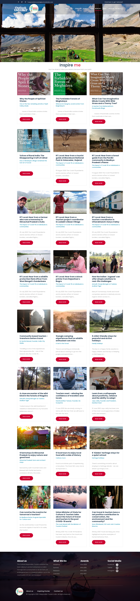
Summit (56, 568)
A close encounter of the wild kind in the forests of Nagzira (34, 394)
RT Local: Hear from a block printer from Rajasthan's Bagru (69, 279)
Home (67, 8)
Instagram (111, 571)
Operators (78, 8)
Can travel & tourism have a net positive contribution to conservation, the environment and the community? (106, 517)
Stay (71, 8)
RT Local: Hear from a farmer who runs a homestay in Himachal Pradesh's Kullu (34, 219)
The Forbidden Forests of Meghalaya (68, 99)
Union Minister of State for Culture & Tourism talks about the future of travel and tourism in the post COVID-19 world (68, 517)
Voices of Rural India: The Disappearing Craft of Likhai (33, 156)
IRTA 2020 (83, 564)
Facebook (111, 564)
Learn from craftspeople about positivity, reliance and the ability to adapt (104, 395)
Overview (56, 574)
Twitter (110, 568)
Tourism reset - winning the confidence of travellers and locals (70, 395)
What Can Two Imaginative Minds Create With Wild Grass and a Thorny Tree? (105, 101)
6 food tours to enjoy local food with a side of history (68, 453)
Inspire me (98, 8)
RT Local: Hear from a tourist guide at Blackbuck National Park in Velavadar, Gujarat (70, 157)
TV (54, 577)
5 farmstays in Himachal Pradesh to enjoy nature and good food (33, 455)
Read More (26, 119)
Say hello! (118, 8)
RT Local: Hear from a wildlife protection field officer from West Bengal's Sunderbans (34, 279)
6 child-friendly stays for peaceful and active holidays (104, 338)
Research (56, 571)
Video (104, 8)
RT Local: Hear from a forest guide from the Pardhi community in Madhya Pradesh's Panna (105, 159)
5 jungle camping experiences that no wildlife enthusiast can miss (69, 338)
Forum (92, 8)
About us (111, 8)
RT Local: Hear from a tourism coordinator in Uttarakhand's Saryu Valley (105, 219)
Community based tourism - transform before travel (34, 337)
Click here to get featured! (114, 2)
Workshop (56, 564)
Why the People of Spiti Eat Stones (33, 99)
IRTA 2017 (83, 574)
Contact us (58, 591)
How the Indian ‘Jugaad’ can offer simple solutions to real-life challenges (106, 279)
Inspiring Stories (43, 591)
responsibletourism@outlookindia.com (40, 2)
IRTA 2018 (83, 571)
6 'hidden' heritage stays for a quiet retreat (105, 453)
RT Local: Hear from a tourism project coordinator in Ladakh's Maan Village (70, 219)
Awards (85, 8)
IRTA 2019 (83, 568)
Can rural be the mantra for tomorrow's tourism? (33, 513)
